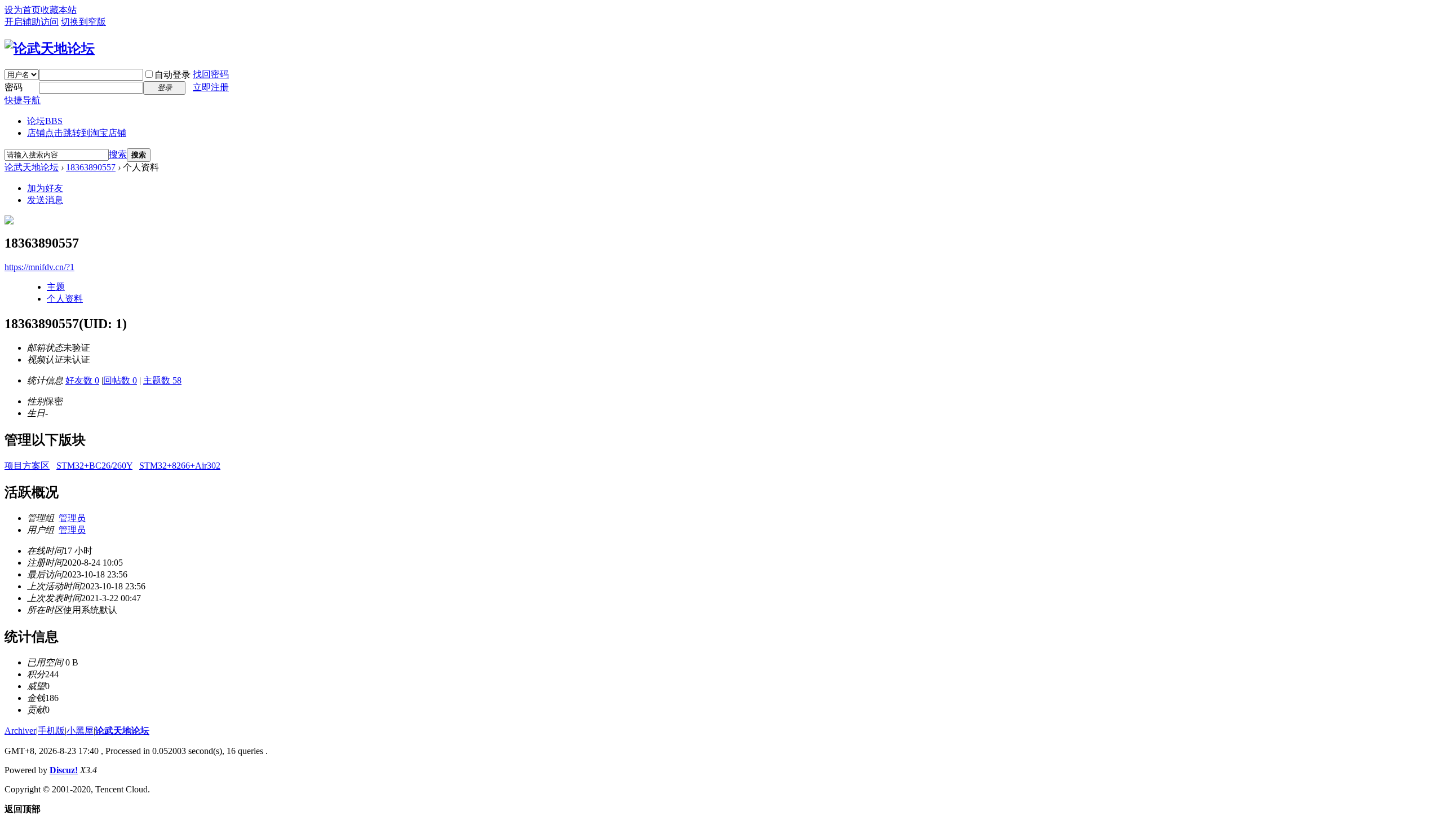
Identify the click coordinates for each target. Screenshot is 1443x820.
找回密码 (211, 74)
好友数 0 (82, 380)
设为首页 (23, 10)
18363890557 (91, 167)
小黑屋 (80, 730)
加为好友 (45, 188)
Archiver (20, 730)
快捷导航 (23, 100)
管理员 (72, 518)
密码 (14, 87)
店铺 (76, 133)
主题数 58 (162, 380)
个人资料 (65, 298)
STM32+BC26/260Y (94, 465)
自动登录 (172, 75)
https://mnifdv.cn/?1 (39, 267)
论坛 (45, 121)
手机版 (51, 730)
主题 (56, 287)
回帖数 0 (120, 380)
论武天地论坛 (32, 167)
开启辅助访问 (32, 22)
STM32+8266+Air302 (179, 465)
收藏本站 (59, 10)
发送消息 (45, 200)
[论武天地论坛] (50, 48)
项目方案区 (27, 465)
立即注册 (211, 87)
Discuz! (64, 770)
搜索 (118, 154)
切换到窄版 (83, 22)
